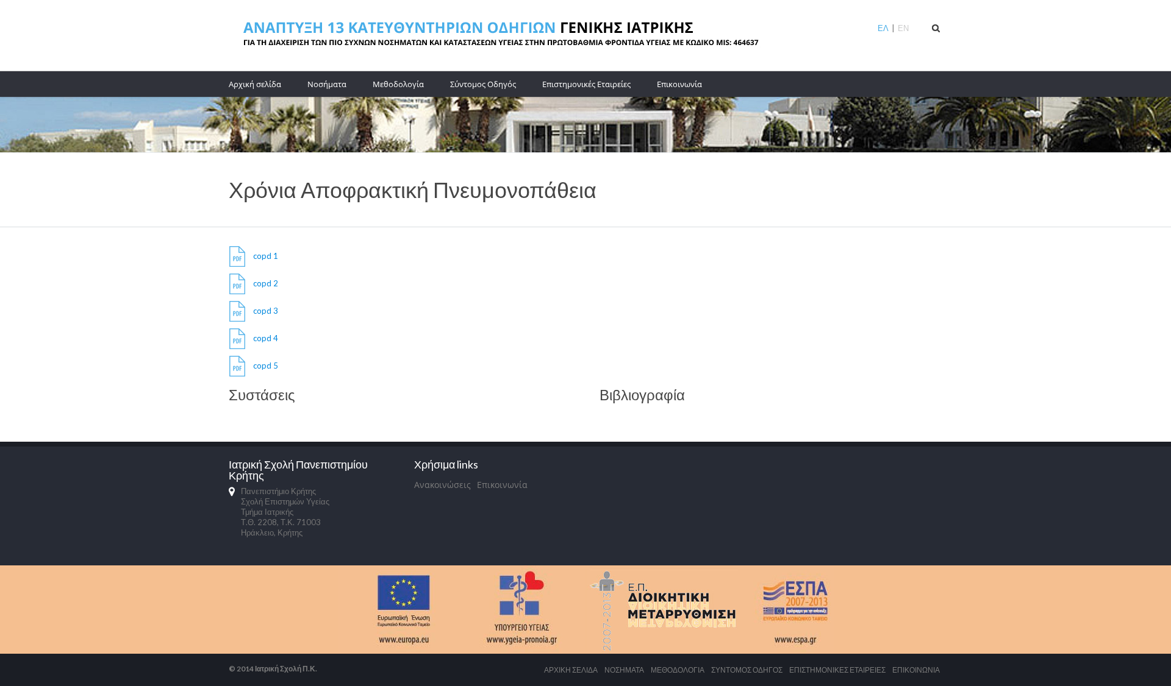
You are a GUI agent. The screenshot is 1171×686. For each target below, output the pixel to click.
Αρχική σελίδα (255, 84)
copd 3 (265, 311)
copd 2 (265, 283)
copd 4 (265, 338)
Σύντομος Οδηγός (483, 84)
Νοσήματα (326, 84)
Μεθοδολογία (398, 84)
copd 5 (265, 365)
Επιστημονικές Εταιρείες (586, 84)
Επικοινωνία (679, 84)
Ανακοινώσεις (442, 484)
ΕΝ (903, 28)
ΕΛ (883, 28)
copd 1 (265, 256)
